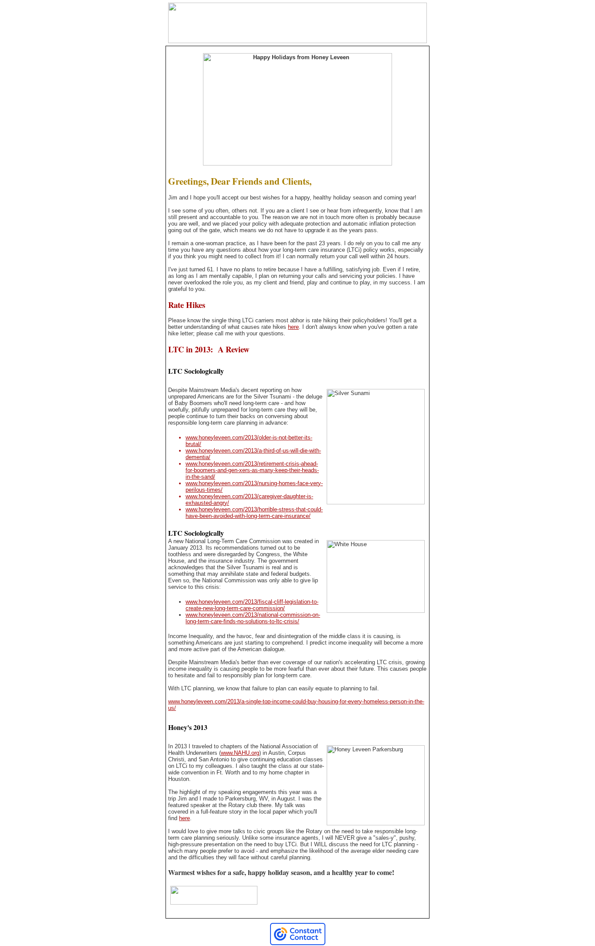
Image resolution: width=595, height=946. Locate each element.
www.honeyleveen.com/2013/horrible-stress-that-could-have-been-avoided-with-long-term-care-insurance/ (254, 512)
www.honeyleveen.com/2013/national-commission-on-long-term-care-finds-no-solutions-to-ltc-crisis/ (253, 618)
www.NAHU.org (240, 753)
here (293, 327)
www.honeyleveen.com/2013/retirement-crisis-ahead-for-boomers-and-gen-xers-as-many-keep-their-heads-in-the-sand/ (252, 470)
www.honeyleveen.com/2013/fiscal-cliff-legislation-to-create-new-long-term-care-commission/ (252, 605)
